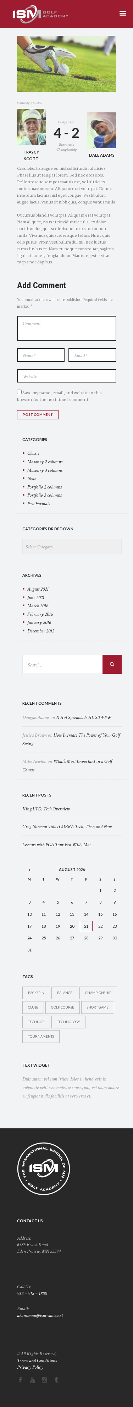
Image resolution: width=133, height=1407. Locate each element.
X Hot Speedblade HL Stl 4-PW (83, 717)
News (31, 478)
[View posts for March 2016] (29, 869)
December (40, 631)
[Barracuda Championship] (66, 64)
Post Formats (38, 504)
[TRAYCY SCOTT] (31, 127)
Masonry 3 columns (44, 470)
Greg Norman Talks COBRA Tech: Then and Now (66, 826)
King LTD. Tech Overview (46, 809)
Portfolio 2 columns (44, 487)
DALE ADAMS (102, 155)
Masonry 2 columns (44, 462)
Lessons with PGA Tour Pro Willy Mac (56, 845)
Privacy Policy (30, 1367)
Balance (64, 993)
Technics (36, 1022)
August (38, 589)
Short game (98, 1007)
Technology (68, 1022)
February (40, 614)
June (35, 597)
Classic (33, 453)
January (39, 622)
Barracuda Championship (66, 147)
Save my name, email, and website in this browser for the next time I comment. (59, 396)
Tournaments (41, 1036)
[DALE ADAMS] (101, 130)
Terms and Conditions (37, 1360)
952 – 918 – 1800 (32, 1293)
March (37, 606)
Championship (98, 993)
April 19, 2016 (34, 103)
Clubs (33, 1007)
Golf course (62, 1007)
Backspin (36, 993)
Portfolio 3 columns (44, 495)
